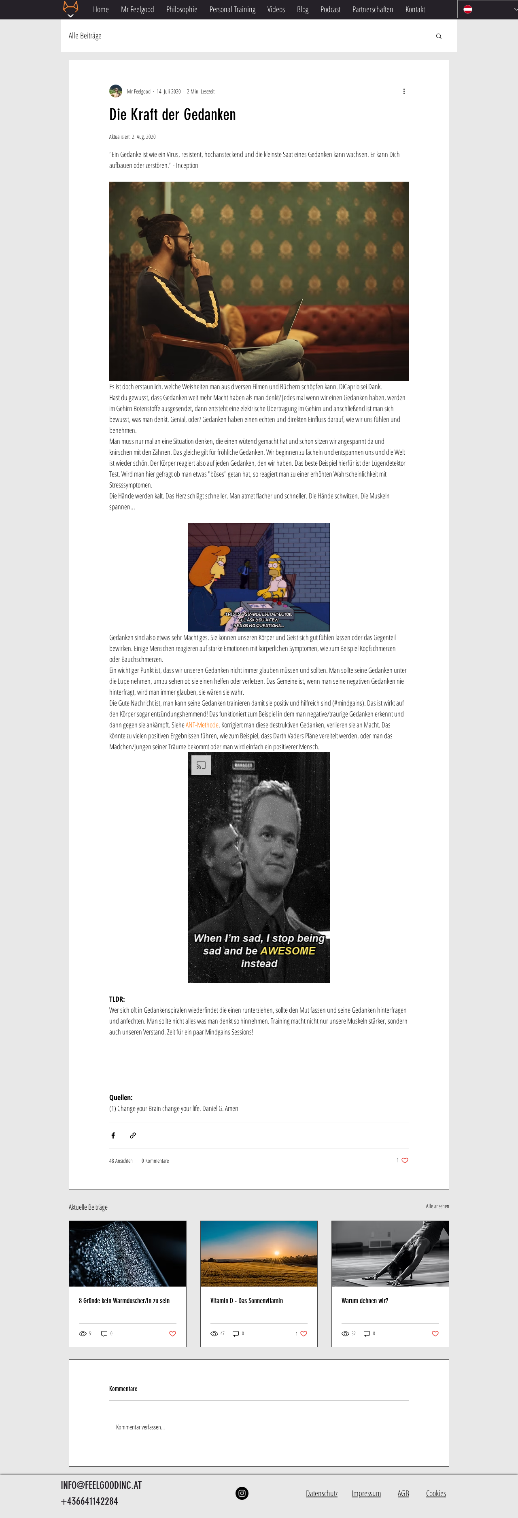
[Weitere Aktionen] (404, 91)
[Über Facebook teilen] (113, 1135)
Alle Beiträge (85, 35)
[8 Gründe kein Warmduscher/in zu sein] (127, 1254)
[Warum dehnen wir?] (390, 1254)
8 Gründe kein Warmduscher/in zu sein (124, 1300)
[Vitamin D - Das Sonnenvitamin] (259, 1254)
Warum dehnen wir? (365, 1300)
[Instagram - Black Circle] (242, 1493)
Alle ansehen (437, 1206)
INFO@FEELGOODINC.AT (101, 1485)
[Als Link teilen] (133, 1135)
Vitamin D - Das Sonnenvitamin (246, 1300)
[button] (439, 35)
